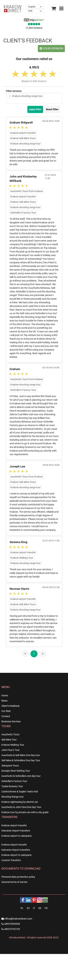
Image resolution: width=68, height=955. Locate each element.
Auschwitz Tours (10, 735)
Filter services (14, 92)
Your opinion (52, 49)
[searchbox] (13, 102)
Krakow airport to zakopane (16, 836)
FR (46, 909)
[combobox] (34, 99)
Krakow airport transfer (14, 826)
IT (34, 909)
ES (28, 909)
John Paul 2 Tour (10, 751)
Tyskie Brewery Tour (12, 787)
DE (39, 909)
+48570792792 (11, 930)
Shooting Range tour (12, 797)
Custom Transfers (11, 861)
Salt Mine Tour (9, 740)
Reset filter (52, 110)
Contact (5, 717)
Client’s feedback (10, 707)
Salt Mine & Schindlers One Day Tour (20, 761)
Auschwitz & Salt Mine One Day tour (20, 756)
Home (4, 696)
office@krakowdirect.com (18, 919)
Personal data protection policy (18, 877)
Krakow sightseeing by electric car (19, 803)
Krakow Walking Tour (12, 745)
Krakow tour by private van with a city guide (24, 813)
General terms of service (14, 883)
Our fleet (6, 712)
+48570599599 (11, 925)
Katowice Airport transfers (15, 831)
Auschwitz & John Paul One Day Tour (21, 808)
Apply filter (35, 110)
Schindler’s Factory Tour (14, 782)
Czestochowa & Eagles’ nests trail (19, 792)
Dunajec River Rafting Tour (15, 771)
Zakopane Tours (10, 766)
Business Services (11, 722)
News (4, 701)
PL (22, 909)
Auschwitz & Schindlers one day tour (21, 777)
